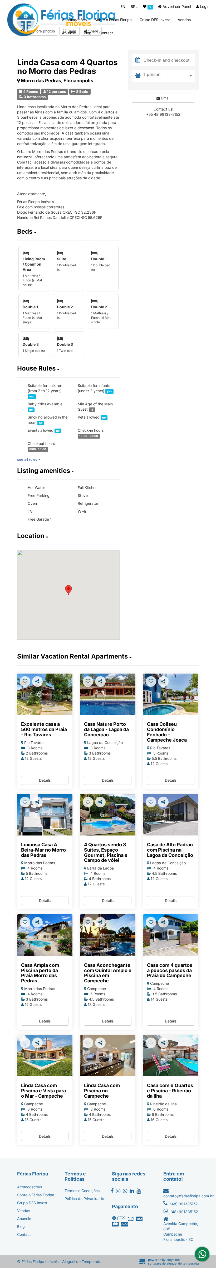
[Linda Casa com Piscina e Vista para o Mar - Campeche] (44, 1056)
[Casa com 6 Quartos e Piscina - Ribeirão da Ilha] (170, 1056)
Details (45, 780)
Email (165, 98)
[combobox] (169, 76)
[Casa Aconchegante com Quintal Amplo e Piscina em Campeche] (107, 935)
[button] (68, 231)
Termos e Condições (82, 1190)
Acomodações (74, 19)
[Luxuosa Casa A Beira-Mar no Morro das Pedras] (44, 815)
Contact (106, 33)
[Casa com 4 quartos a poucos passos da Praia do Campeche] (170, 935)
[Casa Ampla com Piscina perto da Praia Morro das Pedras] (44, 935)
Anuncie (69, 33)
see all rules (27, 459)
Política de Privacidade (84, 1198)
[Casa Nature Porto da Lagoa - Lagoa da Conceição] (107, 694)
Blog (87, 33)
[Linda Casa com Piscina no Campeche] (107, 1056)
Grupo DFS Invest (155, 19)
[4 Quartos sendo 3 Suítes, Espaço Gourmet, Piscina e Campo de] (107, 815)
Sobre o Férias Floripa (113, 19)
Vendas (184, 19)
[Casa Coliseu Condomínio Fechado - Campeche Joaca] (170, 694)
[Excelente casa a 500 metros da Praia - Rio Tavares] (44, 694)
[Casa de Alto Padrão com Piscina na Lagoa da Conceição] (170, 815)
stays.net (173, 1260)
